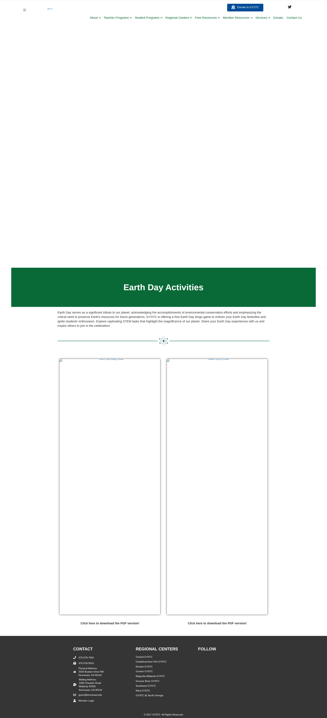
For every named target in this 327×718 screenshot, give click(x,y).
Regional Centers (177, 17)
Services (261, 17)
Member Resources (236, 17)
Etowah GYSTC (144, 666)
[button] (100, 18)
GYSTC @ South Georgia (149, 695)
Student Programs (147, 17)
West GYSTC (143, 690)
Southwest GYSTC (146, 685)
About (94, 17)
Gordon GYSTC (144, 671)
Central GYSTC (144, 656)
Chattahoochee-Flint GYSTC (151, 661)
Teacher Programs (116, 17)
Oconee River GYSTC (147, 681)
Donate (278, 17)
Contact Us (294, 17)
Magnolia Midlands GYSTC (150, 676)
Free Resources (206, 17)
